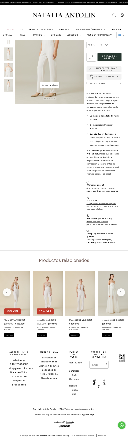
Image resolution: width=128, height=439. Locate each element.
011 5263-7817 (19, 376)
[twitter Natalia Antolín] (104, 383)
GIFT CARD (56, 35)
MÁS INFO (38, 35)
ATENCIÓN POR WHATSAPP (99, 35)
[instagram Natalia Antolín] (94, 380)
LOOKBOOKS (73, 35)
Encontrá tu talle (106, 77)
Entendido (102, 435)
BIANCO (63, 29)
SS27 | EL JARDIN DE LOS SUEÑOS (35, 29)
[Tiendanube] (64, 423)
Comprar (9, 335)
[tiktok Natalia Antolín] (94, 383)
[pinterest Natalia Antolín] (99, 387)
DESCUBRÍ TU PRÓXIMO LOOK (89, 29)
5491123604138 (19, 364)
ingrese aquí (88, 414)
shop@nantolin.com (21, 368)
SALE (23, 35)
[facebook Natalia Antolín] (104, 380)
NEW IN (10, 29)
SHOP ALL (7, 35)
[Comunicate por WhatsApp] (122, 425)
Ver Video (49, 85)
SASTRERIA (116, 29)
